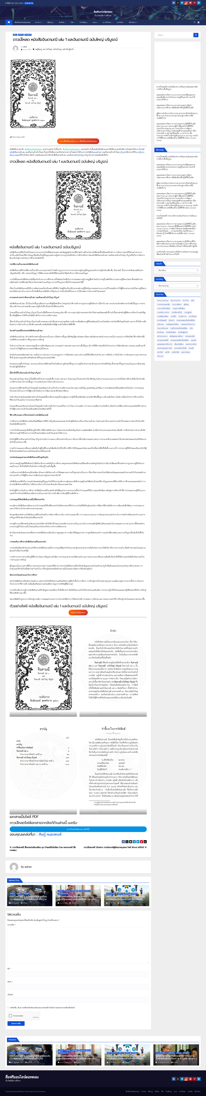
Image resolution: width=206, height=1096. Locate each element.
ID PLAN (186, 300)
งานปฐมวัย (188, 312)
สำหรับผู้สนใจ (28, 34)
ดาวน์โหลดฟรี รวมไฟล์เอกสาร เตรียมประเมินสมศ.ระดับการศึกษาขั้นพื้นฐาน (28, 898)
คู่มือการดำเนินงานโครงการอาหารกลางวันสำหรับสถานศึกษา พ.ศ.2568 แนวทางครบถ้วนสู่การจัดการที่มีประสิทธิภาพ (177, 115)
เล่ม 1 (23, 152)
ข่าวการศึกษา (176, 304)
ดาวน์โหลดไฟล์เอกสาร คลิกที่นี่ (78, 829)
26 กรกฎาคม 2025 (17, 1062)
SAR (192, 300)
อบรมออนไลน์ (190, 336)
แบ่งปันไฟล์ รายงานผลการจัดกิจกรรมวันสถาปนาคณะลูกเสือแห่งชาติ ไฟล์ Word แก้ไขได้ (177, 253)
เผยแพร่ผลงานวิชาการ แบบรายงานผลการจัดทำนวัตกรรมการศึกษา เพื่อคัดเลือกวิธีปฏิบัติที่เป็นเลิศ (125, 899)
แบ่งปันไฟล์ (175, 352)
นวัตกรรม (160, 324)
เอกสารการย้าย (191, 344)
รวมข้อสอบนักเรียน (172, 324)
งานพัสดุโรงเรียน (162, 316)
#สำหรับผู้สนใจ (68, 49)
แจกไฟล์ (120, 22)
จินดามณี (95, 152)
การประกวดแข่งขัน (163, 304)
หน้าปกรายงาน (162, 336)
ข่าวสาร (38, 22)
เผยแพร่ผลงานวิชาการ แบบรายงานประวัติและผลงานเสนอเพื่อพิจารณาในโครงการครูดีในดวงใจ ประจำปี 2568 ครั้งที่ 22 (76, 900)
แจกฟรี (191, 348)
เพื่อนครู (50, 22)
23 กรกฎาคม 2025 (66, 1062)
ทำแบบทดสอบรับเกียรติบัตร (186, 320)
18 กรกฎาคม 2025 (164, 1062)
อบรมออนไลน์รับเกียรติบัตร (180, 340)
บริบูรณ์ (123, 152)
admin (25, 47)
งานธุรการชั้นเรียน (179, 308)
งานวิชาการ (12, 893)
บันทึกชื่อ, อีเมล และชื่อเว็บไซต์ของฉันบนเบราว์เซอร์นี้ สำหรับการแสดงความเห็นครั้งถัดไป (42, 1007)
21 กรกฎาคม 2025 (115, 1062)
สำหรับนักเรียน (171, 332)
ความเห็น (12, 925)
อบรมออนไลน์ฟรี (162, 340)
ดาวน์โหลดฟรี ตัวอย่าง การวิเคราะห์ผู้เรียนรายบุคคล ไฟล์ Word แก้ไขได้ (114, 847)
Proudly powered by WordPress (15, 1091)
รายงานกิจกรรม (162, 328)
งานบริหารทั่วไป (176, 312)
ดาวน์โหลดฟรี (161, 320)
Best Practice (111, 893)
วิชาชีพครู (83, 22)
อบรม (95, 22)
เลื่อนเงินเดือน (179, 344)
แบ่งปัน (167, 352)
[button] (194, 22)
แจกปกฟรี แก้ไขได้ (180, 348)
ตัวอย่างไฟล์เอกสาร (78, 612)
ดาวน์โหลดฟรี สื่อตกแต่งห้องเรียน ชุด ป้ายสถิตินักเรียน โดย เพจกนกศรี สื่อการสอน (43, 849)
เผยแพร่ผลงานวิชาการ (85, 891)
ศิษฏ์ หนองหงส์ (50, 834)
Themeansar (41, 1091)
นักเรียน (62, 22)
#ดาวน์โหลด (47, 49)
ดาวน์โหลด (107, 22)
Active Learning (162, 300)
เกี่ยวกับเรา (133, 22)
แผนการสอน (185, 352)
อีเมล (10, 982)
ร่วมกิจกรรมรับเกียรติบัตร (178, 328)
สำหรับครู (21, 34)
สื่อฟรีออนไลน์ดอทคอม (103, 12)
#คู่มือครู (38, 49)
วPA (191, 328)
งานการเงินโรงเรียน (163, 308)
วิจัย (72, 22)
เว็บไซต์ (10, 994)
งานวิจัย (173, 316)
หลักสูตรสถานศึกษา (176, 336)
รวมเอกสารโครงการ (188, 324)
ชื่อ (9, 969)
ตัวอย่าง (171, 320)
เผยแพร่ (193, 340)
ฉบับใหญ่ (80, 155)
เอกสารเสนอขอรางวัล (63, 893)
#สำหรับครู (57, 49)
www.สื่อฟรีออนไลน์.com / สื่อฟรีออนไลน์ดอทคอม (78, 141)
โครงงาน (160, 356)
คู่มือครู (15, 34)
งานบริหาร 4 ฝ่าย (163, 312)
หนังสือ (12, 152)
